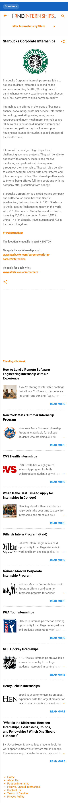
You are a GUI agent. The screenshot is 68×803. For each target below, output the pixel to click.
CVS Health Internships (20, 456)
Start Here (11, 6)
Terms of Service (17, 793)
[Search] (63, 16)
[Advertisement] (34, 321)
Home (11, 777)
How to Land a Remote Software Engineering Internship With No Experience (26, 374)
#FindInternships (13, 233)
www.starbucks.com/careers (20, 272)
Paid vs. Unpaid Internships (23, 786)
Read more (57, 404)
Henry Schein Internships (21, 686)
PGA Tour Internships (18, 612)
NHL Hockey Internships (20, 649)
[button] (63, 42)
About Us (12, 780)
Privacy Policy (15, 796)
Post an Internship (18, 783)
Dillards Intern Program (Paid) (25, 534)
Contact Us (14, 790)
